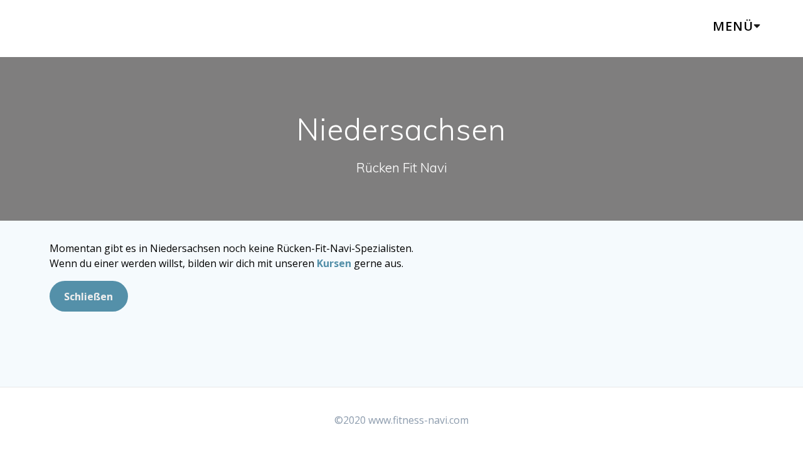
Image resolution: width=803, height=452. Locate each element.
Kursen (334, 263)
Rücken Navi (101, 28)
